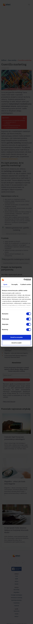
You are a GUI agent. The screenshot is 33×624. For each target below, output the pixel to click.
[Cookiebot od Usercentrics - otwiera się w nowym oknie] (23, 280)
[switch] (28, 319)
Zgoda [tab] (5, 284)
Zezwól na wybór (17, 343)
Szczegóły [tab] (14, 284)
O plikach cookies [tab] (25, 284)
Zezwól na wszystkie (16, 337)
